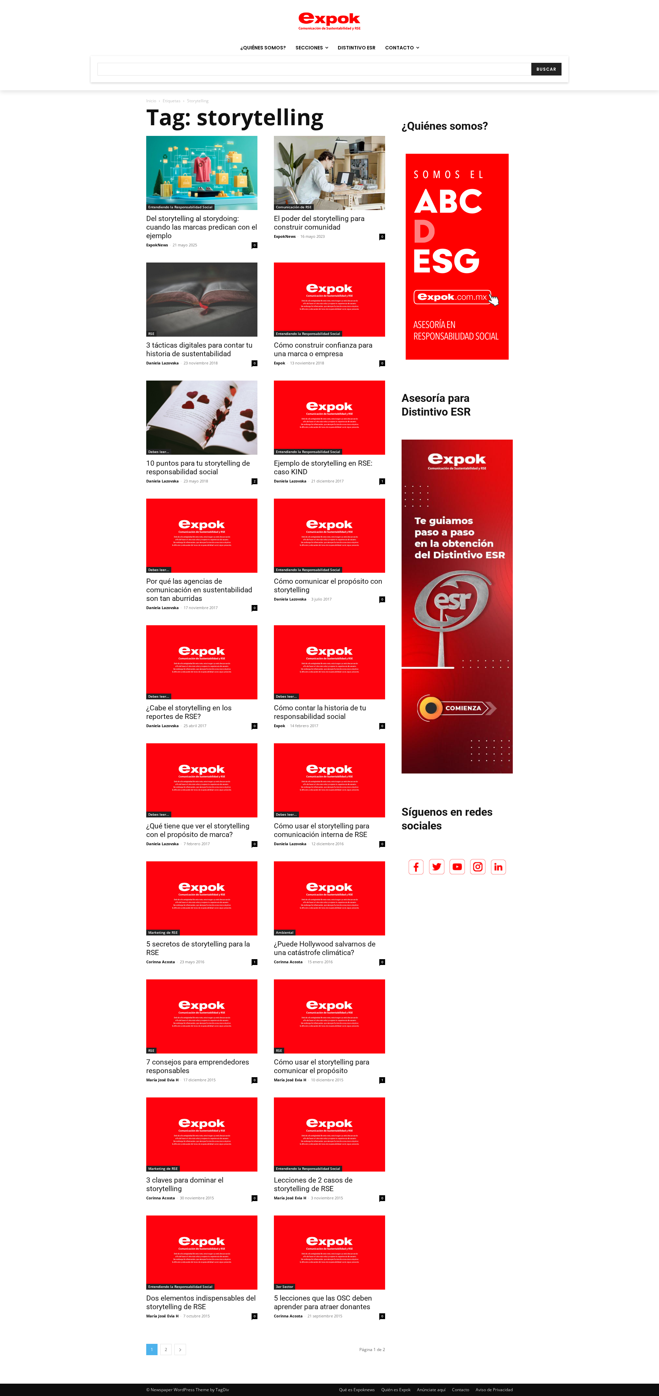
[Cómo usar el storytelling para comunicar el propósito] (329, 1016)
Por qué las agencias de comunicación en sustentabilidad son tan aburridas (199, 590)
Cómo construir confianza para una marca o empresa (323, 349)
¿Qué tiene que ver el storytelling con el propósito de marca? (198, 830)
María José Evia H (162, 1079)
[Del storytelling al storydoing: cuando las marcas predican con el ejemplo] (201, 173)
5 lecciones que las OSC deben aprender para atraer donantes (323, 1302)
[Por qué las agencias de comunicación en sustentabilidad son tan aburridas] (201, 536)
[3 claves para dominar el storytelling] (201, 1134)
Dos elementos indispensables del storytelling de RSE (201, 1302)
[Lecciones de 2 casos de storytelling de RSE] (329, 1134)
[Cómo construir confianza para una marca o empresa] (329, 300)
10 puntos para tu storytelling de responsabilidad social (198, 467)
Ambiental (284, 932)
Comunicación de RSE (294, 207)
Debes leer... (158, 451)
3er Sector (284, 1286)
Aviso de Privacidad (494, 1390)
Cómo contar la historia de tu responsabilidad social (320, 712)
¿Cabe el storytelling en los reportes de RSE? (189, 712)
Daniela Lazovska (162, 362)
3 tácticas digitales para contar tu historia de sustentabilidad (199, 349)
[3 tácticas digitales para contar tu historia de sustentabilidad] (201, 300)
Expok (279, 362)
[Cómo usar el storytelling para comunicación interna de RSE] (329, 780)
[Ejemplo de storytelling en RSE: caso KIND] (329, 418)
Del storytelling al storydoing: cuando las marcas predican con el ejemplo (201, 227)
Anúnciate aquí (431, 1390)
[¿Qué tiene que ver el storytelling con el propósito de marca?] (201, 780)
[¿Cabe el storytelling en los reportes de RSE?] (201, 662)
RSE (151, 333)
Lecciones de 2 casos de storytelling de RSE (313, 1184)
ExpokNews (157, 244)
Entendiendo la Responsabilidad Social (180, 207)
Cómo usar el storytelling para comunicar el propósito (321, 1066)
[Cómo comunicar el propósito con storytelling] (329, 536)
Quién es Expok (396, 1390)
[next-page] (180, 1349)
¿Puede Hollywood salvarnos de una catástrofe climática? (324, 948)
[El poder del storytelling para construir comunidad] (329, 173)
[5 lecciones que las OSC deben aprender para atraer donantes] (329, 1252)
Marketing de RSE (163, 932)
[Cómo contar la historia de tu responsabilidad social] (329, 662)
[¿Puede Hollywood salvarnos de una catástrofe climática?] (329, 898)
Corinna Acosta (160, 961)
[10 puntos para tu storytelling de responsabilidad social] (201, 418)
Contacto (460, 1390)
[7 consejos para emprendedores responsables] (201, 1016)
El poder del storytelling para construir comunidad (319, 222)
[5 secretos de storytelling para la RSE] (201, 898)
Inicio (151, 101)
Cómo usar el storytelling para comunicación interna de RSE (321, 830)
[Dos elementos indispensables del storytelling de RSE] (201, 1252)
